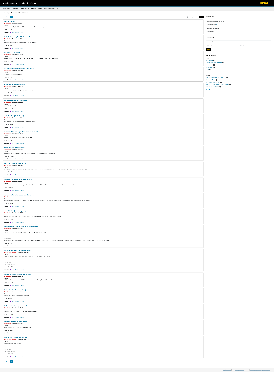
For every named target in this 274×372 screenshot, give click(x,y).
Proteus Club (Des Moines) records (14, 147)
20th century (210, 65)
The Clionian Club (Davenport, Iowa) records (17, 290)
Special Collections (49, 8)
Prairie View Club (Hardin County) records (16, 116)
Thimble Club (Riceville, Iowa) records (15, 337)
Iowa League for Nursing (213, 86)
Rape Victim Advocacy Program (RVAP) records (18, 179)
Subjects (33, 8)
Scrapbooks (210, 67)
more (207, 72)
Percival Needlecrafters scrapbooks (14, 84)
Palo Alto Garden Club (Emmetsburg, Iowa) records (19, 68)
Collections (15, 8)
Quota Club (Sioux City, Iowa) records (15, 163)
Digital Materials (24, 8)
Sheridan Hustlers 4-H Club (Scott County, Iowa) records (21, 227)
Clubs (208, 69)
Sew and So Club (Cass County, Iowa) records (17, 211)
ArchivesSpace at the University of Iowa (19, 3)
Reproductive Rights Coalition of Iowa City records (19, 195)
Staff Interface (227, 370)
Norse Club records (9, 21)
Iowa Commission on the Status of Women (218, 84)
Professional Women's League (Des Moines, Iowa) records (21, 132)
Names (40, 8)
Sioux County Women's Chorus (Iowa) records (17, 250)
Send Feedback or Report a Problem (260, 370)
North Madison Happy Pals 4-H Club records (17, 37)
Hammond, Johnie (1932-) (213, 82)
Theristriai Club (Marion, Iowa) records (15, 322)
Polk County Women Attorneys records (15, 100)
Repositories (6, 8)
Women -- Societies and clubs (215, 62)
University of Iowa (211, 80)
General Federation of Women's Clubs (216, 77)
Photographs (210, 60)
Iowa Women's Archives (18, 32)
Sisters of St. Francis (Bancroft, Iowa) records (17, 274)
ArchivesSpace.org (240, 370)
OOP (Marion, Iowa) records (12, 53)
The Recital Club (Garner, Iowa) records (15, 306)
